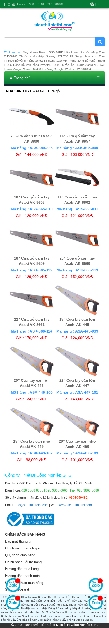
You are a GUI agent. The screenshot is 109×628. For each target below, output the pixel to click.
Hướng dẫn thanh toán (22, 576)
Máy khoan (70, 604)
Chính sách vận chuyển (23, 548)
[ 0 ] (97, 4)
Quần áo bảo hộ (82, 616)
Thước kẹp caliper (76, 612)
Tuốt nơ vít (63, 600)
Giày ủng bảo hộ (21, 619)
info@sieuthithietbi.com (31, 505)
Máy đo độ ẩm (55, 612)
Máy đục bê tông (51, 604)
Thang (67, 616)
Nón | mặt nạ (30, 616)
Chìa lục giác (29, 596)
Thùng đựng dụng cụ (80, 619)
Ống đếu (49, 600)
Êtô (33, 600)
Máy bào (77, 600)
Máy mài (83, 604)
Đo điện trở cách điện (34, 608)
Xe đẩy (61, 619)
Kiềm (39, 600)
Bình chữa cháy (11, 616)
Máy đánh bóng (30, 604)
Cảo (50, 596)
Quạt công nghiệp (51, 616)
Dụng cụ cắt (79, 596)
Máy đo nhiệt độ (35, 612)
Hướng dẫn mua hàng (22, 569)
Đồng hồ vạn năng (59, 608)
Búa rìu (42, 596)
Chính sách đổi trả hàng (23, 562)
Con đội (37, 619)
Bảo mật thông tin (18, 541)
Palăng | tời (49, 619)
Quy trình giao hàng (20, 555)
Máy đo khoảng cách (85, 608)
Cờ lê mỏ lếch (62, 596)
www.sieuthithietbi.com (75, 505)
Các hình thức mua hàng (24, 583)
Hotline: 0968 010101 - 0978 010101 (40, 4)
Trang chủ (22, 78)
